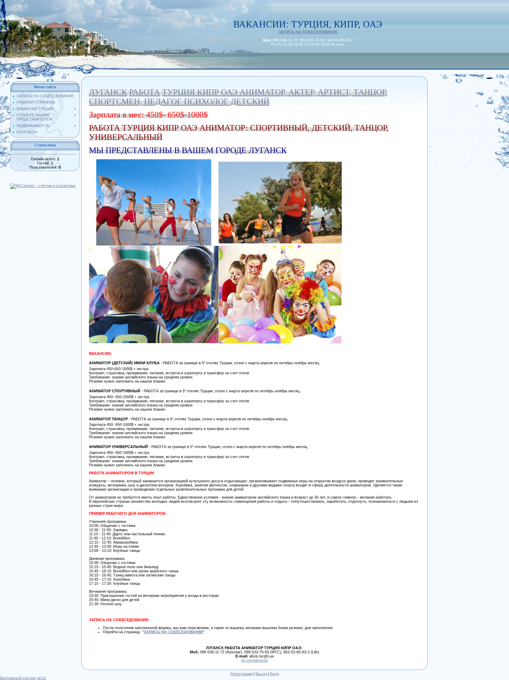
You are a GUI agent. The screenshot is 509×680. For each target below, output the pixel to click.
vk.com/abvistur (254, 660)
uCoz (41, 678)
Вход (274, 674)
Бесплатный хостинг (18, 678)
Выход (261, 674)
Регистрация (241, 674)
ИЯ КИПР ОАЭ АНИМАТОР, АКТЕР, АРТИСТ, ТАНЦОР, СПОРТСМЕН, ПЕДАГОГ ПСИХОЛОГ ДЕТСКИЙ (238, 97)
